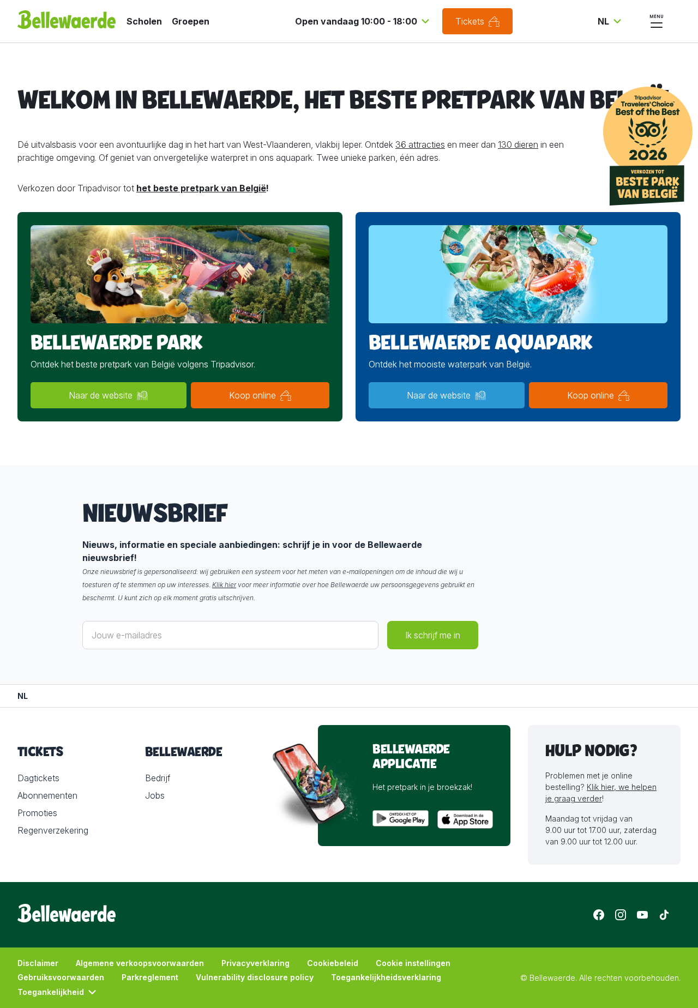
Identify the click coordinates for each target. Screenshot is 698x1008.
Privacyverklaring (255, 963)
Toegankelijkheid (50, 992)
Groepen (190, 21)
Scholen (144, 21)
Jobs (155, 795)
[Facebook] (598, 914)
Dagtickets (38, 777)
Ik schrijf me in (432, 635)
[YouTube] (642, 914)
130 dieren (518, 144)
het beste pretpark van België (201, 188)
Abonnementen (47, 795)
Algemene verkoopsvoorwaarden (140, 963)
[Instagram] (620, 914)
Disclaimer (37, 963)
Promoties (37, 812)
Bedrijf (157, 777)
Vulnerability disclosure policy (255, 977)
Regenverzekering (52, 830)
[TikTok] (664, 914)
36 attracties (420, 144)
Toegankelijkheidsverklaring (386, 977)
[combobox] (363, 21)
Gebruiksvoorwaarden (60, 977)
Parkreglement (150, 977)
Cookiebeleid (332, 963)
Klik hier (224, 585)
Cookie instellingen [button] (413, 963)
